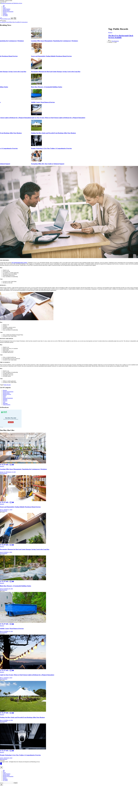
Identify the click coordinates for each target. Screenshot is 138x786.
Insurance (5, 400)
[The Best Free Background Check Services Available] (69, 257)
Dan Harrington (115, 41)
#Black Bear (12, 22)
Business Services (7, 394)
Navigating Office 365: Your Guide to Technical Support (17, 164)
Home (4, 7)
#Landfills (17, 22)
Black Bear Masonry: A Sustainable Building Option (16, 87)
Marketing (5, 14)
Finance (4, 12)
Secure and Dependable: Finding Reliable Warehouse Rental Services (21, 56)
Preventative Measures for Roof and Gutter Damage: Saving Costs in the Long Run (25, 71)
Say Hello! (5, 15)
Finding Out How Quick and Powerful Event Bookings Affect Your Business (23, 133)
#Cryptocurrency (24, 22)
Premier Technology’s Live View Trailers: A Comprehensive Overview (21, 148)
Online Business (6, 9)
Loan (4, 402)
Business (110, 32)
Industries (5, 399)
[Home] (4, 6)
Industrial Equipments (8, 398)
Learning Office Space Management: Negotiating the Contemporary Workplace (24, 41)
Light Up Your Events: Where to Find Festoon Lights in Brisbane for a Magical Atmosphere (28, 117)
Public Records (7, 384)
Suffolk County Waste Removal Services (13, 102)
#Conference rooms (4, 22)
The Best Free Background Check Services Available (120, 36)
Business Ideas (6, 10)
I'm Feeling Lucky (6, 18)
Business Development (8, 11)
